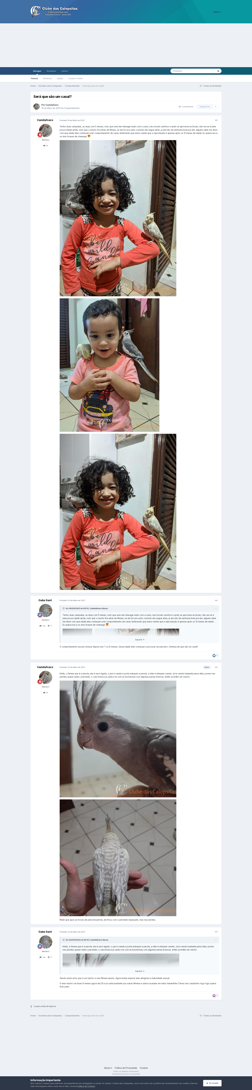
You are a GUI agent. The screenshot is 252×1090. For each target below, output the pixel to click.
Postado (72, 120)
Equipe (60, 78)
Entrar (216, 12)
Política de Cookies (86, 1086)
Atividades (51, 71)
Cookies (144, 1068)
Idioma (107, 1068)
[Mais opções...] (216, 120)
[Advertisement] (126, 45)
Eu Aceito (213, 1083)
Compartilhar (186, 106)
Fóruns (34, 78)
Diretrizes (47, 78)
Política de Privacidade (126, 1068)
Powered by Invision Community (126, 1074)
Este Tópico (206, 71)
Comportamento (72, 108)
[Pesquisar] (218, 71)
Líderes (64, 71)
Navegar (37, 71)
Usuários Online (75, 78)
